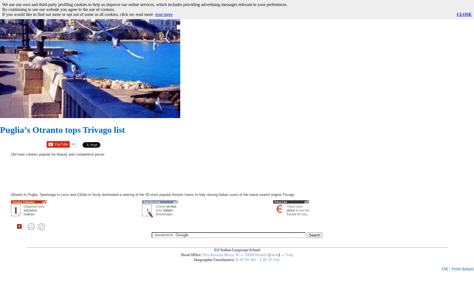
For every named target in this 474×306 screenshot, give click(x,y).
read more (164, 14)
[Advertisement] (227, 79)
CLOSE (464, 14)
